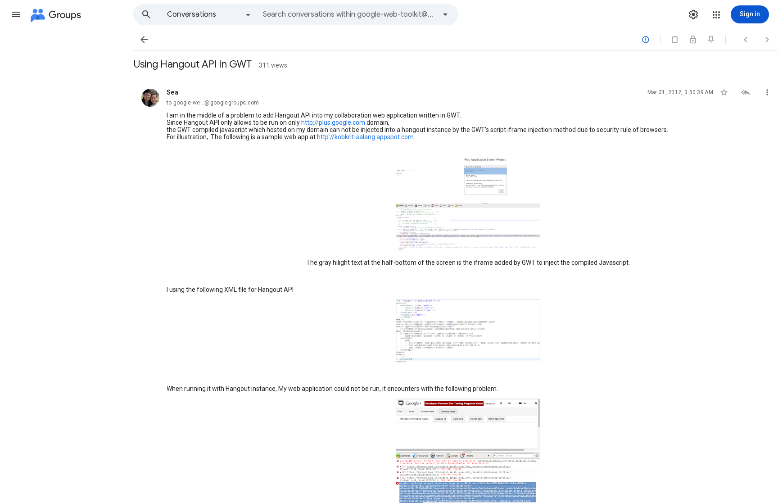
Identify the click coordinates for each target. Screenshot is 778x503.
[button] (16, 14)
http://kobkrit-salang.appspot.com (365, 136)
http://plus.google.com (333, 122)
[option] (209, 14)
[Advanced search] (445, 14)
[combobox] (349, 14)
